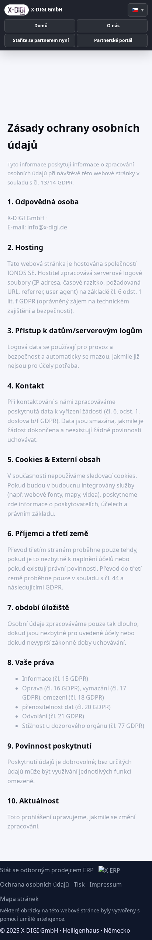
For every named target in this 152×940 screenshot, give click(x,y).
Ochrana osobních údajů (34, 884)
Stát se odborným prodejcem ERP (47, 870)
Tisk (79, 884)
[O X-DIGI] (16, 10)
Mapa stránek (19, 899)
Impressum (106, 884)
